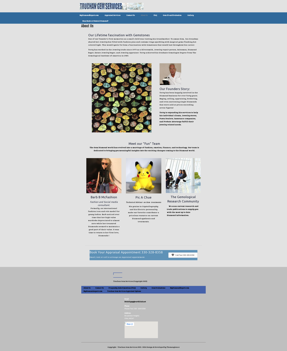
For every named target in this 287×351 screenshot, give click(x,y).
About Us (87, 288)
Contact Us (99, 288)
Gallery (143, 288)
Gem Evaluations (158, 288)
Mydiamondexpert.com (93, 291)
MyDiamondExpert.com (179, 288)
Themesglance (173, 347)
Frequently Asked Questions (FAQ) (122, 288)
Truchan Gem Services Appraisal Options (124, 291)
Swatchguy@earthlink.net (135, 301)
